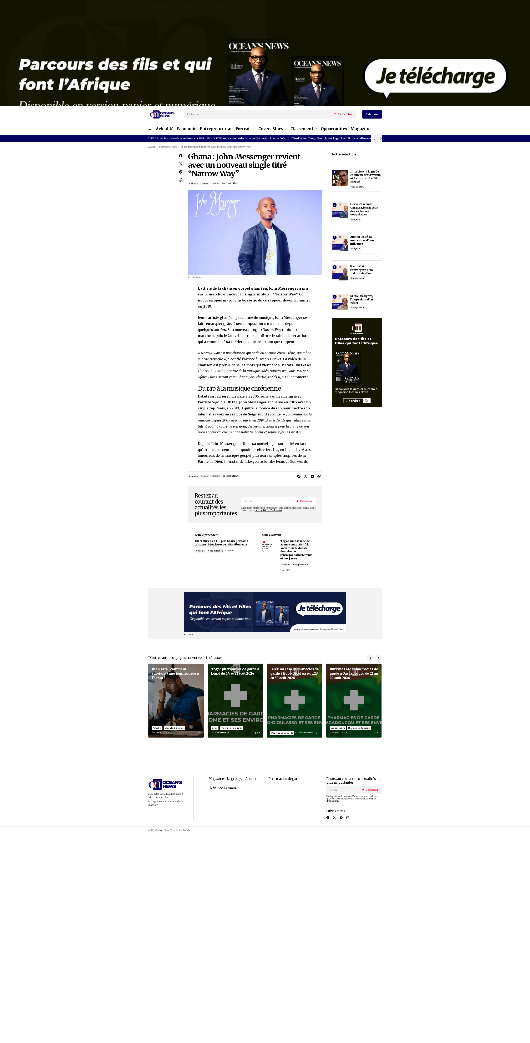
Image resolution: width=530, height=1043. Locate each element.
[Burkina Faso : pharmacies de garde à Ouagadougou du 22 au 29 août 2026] (354, 700)
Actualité (193, 184)
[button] (150, 129)
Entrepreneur (357, 278)
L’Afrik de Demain (222, 788)
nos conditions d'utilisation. (268, 510)
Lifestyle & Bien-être (175, 728)
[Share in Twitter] (181, 164)
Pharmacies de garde (231, 728)
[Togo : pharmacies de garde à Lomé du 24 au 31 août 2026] (235, 700)
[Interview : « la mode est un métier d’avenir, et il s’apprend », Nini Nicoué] (340, 178)
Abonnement (255, 779)
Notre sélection (215, 551)
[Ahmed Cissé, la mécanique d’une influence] (340, 243)
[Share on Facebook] (181, 156)
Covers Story (357, 187)
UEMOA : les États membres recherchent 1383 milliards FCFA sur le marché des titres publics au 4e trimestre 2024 (217, 138)
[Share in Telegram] (181, 172)
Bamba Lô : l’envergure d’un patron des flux (361, 270)
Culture (204, 184)
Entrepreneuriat (300, 564)
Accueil (151, 147)
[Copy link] (181, 180)
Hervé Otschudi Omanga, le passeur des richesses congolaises (364, 209)
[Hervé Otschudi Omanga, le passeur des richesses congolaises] (340, 210)
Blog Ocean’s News (168, 147)
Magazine (216, 779)
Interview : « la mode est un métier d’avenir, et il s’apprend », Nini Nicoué (365, 177)
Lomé (214, 728)
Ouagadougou (338, 728)
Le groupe (234, 779)
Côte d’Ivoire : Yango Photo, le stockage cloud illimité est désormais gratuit (336, 138)
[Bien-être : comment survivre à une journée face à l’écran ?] (176, 700)
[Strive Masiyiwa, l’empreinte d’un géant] (340, 302)
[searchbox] (258, 114)
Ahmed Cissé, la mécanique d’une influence (362, 240)
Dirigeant (355, 219)
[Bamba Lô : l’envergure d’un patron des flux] (340, 272)
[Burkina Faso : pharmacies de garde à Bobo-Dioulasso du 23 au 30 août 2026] (294, 700)
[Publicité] (265, 53)
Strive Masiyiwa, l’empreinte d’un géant (361, 299)
